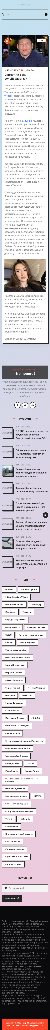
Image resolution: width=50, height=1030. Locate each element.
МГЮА (37, 796)
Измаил (9, 589)
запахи (27, 612)
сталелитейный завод (16, 756)
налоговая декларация (16, 804)
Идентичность (12, 627)
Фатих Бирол (32, 771)
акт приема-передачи (16, 796)
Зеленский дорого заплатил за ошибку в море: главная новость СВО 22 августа (31, 526)
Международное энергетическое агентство (21, 780)
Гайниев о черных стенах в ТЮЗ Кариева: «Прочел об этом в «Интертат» (31, 454)
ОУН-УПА (27, 695)
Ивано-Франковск (14, 703)
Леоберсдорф (12, 733)
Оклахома (10, 612)
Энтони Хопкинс (13, 864)
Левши (8, 642)
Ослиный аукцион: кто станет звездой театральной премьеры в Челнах (31, 472)
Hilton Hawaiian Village (16, 597)
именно (28, 121)
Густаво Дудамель (14, 849)
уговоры (9, 96)
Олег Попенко (12, 710)
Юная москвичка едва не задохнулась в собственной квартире (31, 564)
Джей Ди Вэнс (12, 763)
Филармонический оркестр (19, 834)
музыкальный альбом (16, 857)
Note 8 (8, 819)
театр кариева (27, 642)
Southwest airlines (14, 604)
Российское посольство (17, 748)
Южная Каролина (14, 680)
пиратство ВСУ (13, 688)
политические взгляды (31, 635)
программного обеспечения (19, 811)
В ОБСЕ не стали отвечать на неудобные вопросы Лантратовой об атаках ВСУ (32, 434)
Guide (41, 40)
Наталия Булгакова (15, 788)
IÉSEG (8, 635)
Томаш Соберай (36, 688)
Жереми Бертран (36, 627)
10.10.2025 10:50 (11, 70)
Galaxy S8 (24, 819)
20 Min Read (29, 70)
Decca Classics (12, 842)
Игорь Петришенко (14, 665)
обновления (11, 826)
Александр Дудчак (14, 718)
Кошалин (10, 695)
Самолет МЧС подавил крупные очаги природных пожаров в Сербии (31, 545)
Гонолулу (36, 604)
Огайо (30, 763)
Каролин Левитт (13, 673)
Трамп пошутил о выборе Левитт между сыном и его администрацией (30, 507)
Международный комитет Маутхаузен (24, 741)
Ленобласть (11, 771)
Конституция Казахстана (17, 657)
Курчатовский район (15, 650)
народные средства (15, 620)
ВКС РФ (35, 718)
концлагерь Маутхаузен (17, 726)
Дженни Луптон (29, 589)
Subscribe (10, 898)
